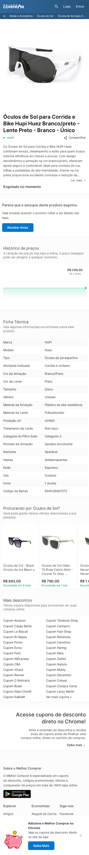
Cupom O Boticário (16, 680)
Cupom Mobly (56, 669)
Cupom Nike (55, 653)
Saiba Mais (41, 845)
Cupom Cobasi (56, 680)
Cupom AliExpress (16, 659)
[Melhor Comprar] (27, 6)
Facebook (67, 814)
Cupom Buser (12, 686)
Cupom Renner (13, 675)
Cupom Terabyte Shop (62, 620)
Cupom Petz (12, 653)
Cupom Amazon (14, 620)
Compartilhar (77, 137)
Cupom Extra (12, 648)
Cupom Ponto (12, 642)
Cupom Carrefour (58, 642)
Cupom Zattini (56, 659)
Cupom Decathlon (58, 675)
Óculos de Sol (45, 16)
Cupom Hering (56, 648)
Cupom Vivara (13, 669)
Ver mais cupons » (59, 697)
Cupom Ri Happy (15, 637)
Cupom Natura (56, 664)
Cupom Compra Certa (61, 686)
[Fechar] (82, 835)
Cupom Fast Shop (58, 631)
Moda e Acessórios (21, 16)
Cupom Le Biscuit (15, 631)
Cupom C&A (11, 664)
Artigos (8, 814)
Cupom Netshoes (58, 637)
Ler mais (76, 180)
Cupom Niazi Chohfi (17, 691)
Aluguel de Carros (44, 814)
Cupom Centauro (58, 626)
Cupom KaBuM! (14, 697)
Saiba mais (74, 745)
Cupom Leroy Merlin (60, 691)
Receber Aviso (17, 227)
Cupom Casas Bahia (17, 626)
